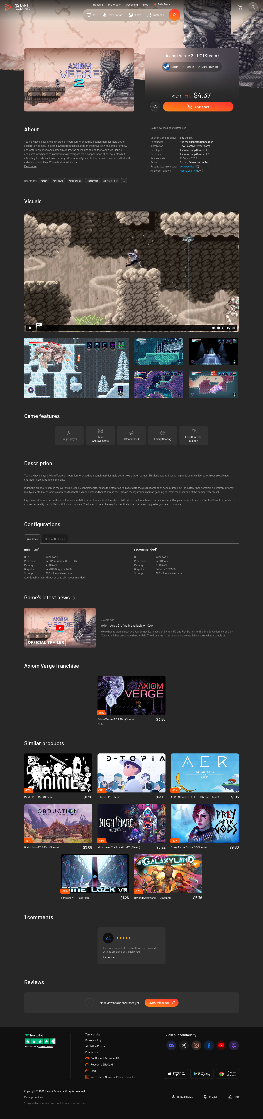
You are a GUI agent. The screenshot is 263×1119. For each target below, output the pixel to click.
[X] (184, 1045)
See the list (186, 137)
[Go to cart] (240, 7)
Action (183, 162)
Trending (98, 4)
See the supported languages (196, 141)
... (124, 180)
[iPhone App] (176, 1074)
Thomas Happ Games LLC (195, 150)
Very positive (187, 166)
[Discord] (171, 1045)
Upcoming (132, 4)
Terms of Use (92, 1034)
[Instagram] (196, 1045)
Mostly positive (188, 170)
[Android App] (202, 1074)
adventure (58, 180)
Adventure (194, 162)
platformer (92, 180)
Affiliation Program (96, 1046)
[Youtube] (221, 1045)
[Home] (17, 7)
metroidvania (75, 180)
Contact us (91, 1052)
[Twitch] (234, 1045)
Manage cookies (33, 1097)
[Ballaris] (108, 938)
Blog (145, 4)
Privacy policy (93, 1040)
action (44, 180)
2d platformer (110, 180)
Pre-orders (114, 4)
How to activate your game (195, 145)
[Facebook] (209, 1045)
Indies (205, 162)
